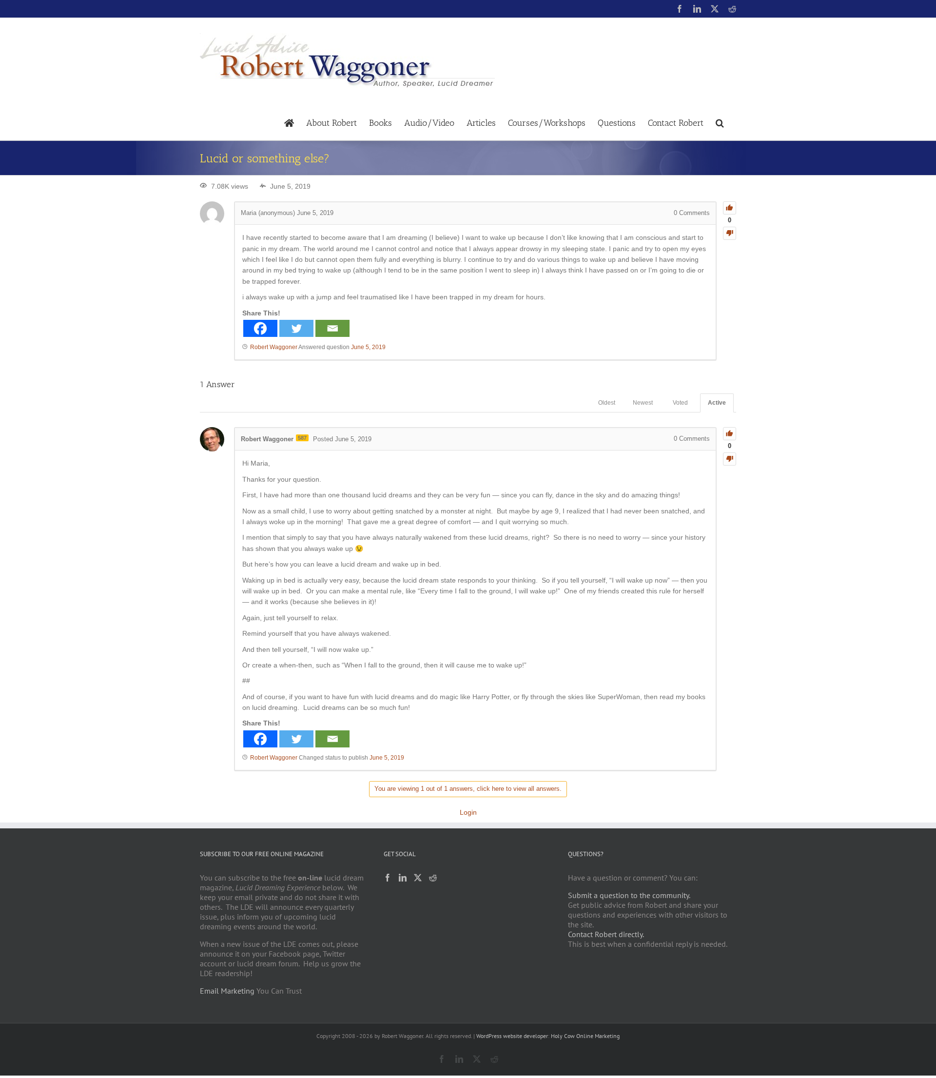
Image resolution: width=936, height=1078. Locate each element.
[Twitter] (296, 328)
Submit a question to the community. (629, 895)
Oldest (606, 402)
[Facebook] (260, 328)
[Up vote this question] (729, 208)
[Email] (332, 328)
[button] (720, 122)
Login (468, 812)
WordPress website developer (512, 1035)
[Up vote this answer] (729, 433)
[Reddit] (433, 878)
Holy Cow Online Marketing (585, 1035)
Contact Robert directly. (606, 934)
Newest (643, 402)
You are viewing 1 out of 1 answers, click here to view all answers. (468, 788)
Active (717, 402)
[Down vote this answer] (729, 459)
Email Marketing (227, 991)
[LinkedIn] (403, 878)
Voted (680, 402)
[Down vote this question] (729, 233)
